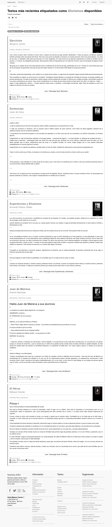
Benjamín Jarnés (17, 43)
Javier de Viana (17, 111)
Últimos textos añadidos (89, 482)
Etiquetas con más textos (90, 509)
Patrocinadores (37, 484)
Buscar (59, 480)
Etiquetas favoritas (88, 507)
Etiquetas (60, 493)
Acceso (94, 2)
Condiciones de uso (38, 517)
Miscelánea (14, 298)
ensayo (28, 298)
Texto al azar (61, 511)
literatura (19, 49)
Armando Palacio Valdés (21, 207)
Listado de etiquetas (88, 503)
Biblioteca (21, 2)
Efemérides (35, 509)
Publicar (59, 501)
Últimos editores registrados (91, 517)
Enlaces (34, 511)
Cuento (12, 117)
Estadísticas (36, 507)
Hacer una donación (38, 492)
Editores (59, 495)
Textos (15, 6)
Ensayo (12, 49)
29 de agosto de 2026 (24, 99)
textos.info (14, 474)
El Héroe (15, 388)
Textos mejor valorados (89, 484)
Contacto (35, 494)
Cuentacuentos (62, 509)
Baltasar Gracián (17, 391)
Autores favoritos (87, 495)
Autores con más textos (89, 497)
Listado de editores (88, 515)
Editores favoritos (87, 518)
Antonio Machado (18, 292)
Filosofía (13, 397)
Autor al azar (61, 513)
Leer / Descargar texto (56, 91)
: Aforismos (16, 31)
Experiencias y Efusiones (25, 203)
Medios (34, 501)
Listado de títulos (87, 480)
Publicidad (35, 503)
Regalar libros (61, 507)
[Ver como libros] (9, 17)
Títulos (59, 489)
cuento (20, 212)
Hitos (34, 505)
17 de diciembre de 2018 (25, 462)
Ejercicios (16, 40)
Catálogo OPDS (62, 482)
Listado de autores (88, 491)
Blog (33, 488)
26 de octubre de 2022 (24, 194)
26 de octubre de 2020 (24, 279)
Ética (18, 397)
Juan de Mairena (20, 289)
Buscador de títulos (14, 27)
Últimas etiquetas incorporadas (92, 505)
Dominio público (15, 95)
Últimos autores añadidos (90, 493)
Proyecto (35, 480)
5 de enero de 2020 (23, 379)
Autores (59, 491)
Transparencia (36, 486)
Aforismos (75, 10)
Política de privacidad (39, 519)
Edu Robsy (36, 99)
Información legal (37, 521)
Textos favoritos (87, 486)
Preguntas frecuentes (39, 490)
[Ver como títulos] (12, 17)
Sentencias (17, 108)
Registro (102, 2)
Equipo (34, 482)
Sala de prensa (37, 499)
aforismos (26, 49)
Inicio (9, 6)
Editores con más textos (89, 521)
